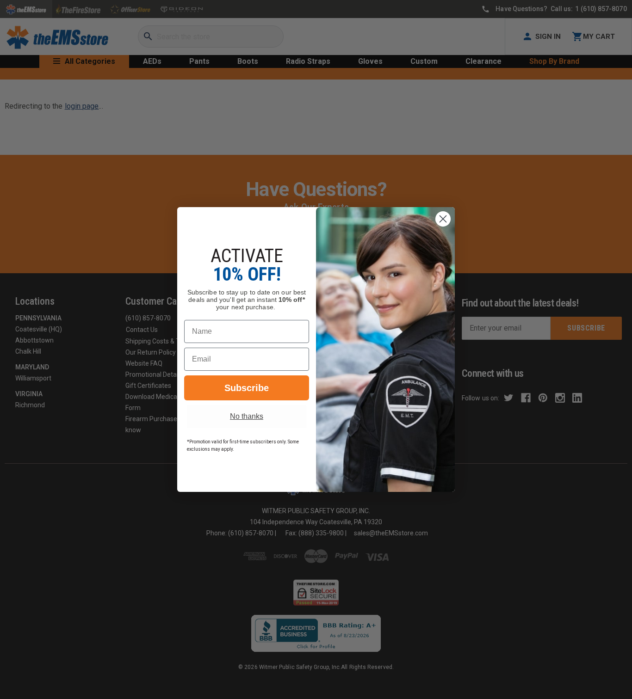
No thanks (246, 416)
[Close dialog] (443, 219)
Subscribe (246, 388)
